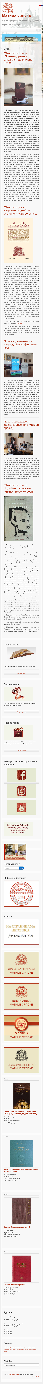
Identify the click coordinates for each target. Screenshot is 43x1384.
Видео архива (21, 712)
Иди (21, 868)
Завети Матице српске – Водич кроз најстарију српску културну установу (20, 1112)
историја (34, 1349)
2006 (5, 1347)
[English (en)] (40, 5)
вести (30, 1349)
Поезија (26, 1349)
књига (5, 1351)
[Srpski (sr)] (42, 5)
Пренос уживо (21, 750)
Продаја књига (21, 673)
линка (20, 323)
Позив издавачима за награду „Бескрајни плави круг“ (20, 344)
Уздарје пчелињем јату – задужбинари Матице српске (21, 1170)
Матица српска (14, 1374)
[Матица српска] (21, 38)
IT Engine (36, 1376)
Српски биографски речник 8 (17, 1227)
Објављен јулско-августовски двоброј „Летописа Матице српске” (21, 210)
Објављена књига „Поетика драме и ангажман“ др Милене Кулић (18, 58)
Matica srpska (8, 8)
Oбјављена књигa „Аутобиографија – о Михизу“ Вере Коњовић (19, 488)
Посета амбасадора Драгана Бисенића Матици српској (21, 424)
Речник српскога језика (14, 1284)
